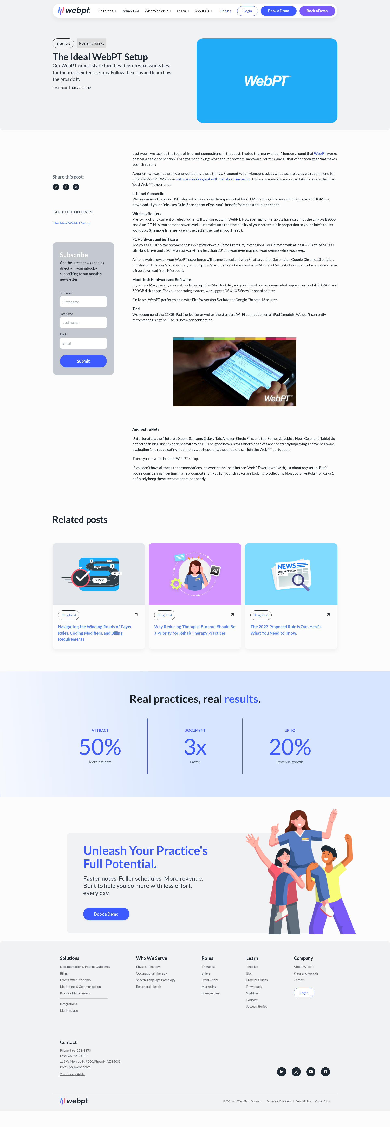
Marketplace (69, 1010)
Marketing (209, 986)
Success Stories (256, 1006)
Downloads (254, 986)
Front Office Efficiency (75, 980)
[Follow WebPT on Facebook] (325, 1071)
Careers (299, 980)
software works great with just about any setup (213, 179)
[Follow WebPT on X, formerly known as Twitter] (296, 1071)
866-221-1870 (80, 1050)
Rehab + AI (130, 11)
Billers (206, 973)
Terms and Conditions (279, 1101)
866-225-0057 (76, 1056)
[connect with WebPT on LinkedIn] (281, 1071)
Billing (64, 973)
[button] (107, 11)
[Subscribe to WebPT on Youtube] (310, 1071)
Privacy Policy (303, 1101)
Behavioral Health (148, 986)
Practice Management (75, 993)
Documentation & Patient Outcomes (85, 966)
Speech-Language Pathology (156, 980)
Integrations (68, 1004)
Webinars (253, 993)
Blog (249, 973)
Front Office (210, 980)
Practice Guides (257, 980)
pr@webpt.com (79, 1067)
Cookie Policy (322, 1101)
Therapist (208, 966)
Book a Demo (278, 11)
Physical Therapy (148, 966)
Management (211, 993)
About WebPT (304, 966)
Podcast (252, 1000)
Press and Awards (306, 973)
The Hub (252, 966)
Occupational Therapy (151, 973)
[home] (74, 11)
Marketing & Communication (80, 986)
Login (247, 11)
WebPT (320, 153)
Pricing (225, 11)
